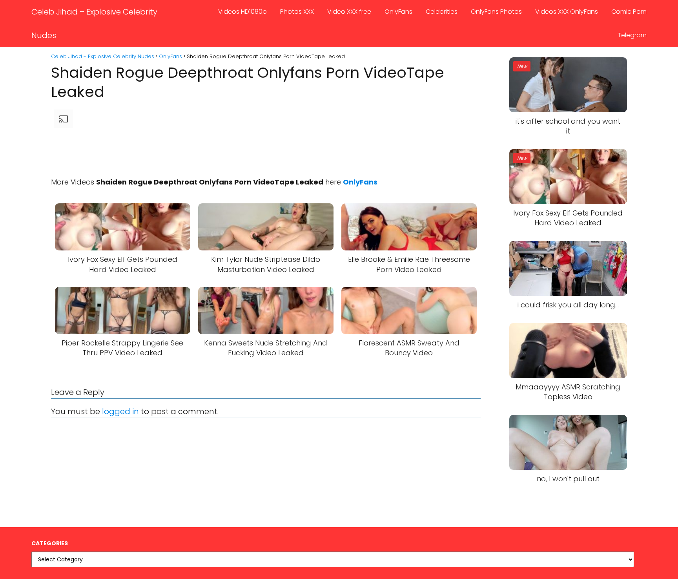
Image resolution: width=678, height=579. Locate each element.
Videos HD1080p (242, 11)
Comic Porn (629, 11)
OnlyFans (398, 11)
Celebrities (441, 11)
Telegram (632, 35)
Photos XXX (297, 11)
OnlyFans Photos (496, 11)
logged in (120, 411)
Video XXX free (349, 11)
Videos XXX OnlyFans (566, 11)
